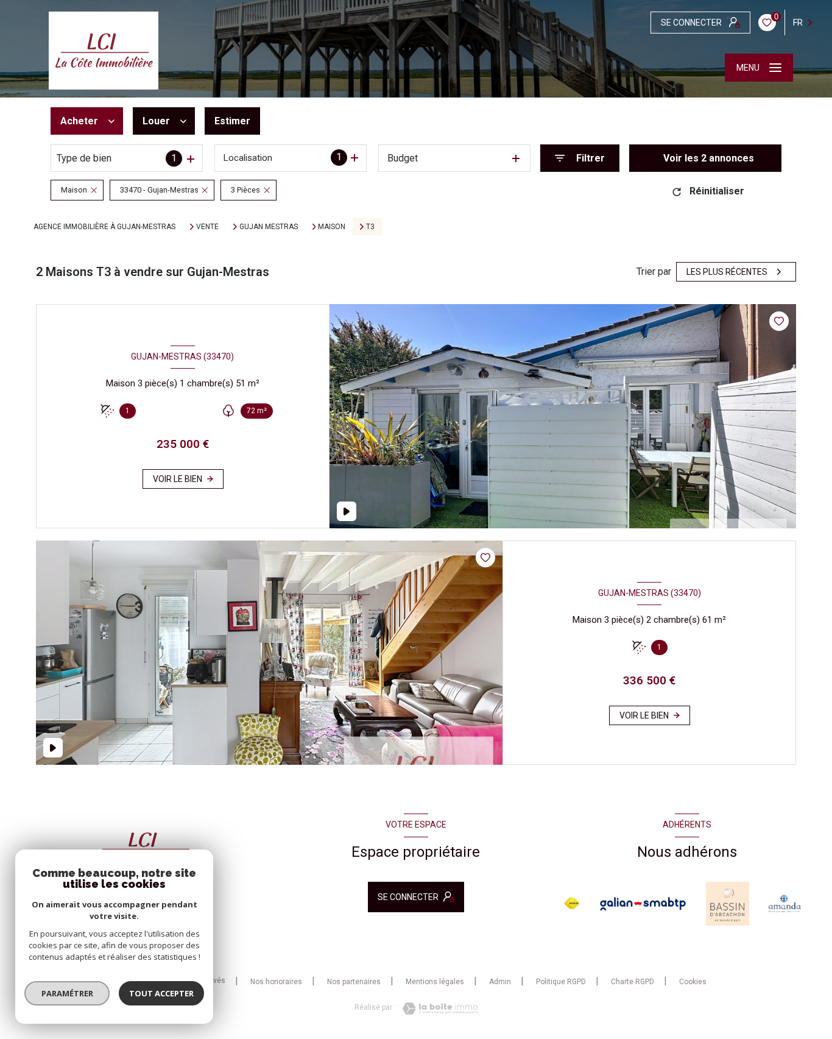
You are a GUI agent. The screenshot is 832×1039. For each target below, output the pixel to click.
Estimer (232, 121)
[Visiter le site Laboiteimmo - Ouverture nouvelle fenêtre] (437, 1008)
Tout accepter (161, 993)
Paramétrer (67, 993)
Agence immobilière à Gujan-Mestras (104, 226)
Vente (207, 226)
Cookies (693, 982)
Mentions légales (435, 981)
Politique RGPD (561, 981)
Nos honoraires (276, 981)
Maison (331, 226)
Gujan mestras (268, 226)
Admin (500, 981)
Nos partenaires (354, 981)
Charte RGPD (632, 981)
